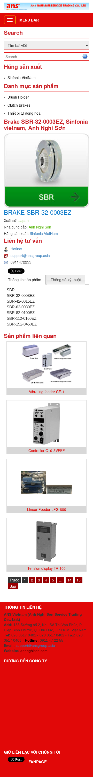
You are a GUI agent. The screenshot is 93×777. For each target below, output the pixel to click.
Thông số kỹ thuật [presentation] (66, 280)
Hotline (16, 248)
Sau (13, 586)
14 (69, 579)
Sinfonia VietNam (21, 77)
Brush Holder (18, 97)
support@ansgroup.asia (30, 255)
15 (78, 579)
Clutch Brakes (18, 105)
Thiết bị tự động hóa (24, 113)
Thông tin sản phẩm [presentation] (24, 280)
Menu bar (29, 20)
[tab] (25, 279)
